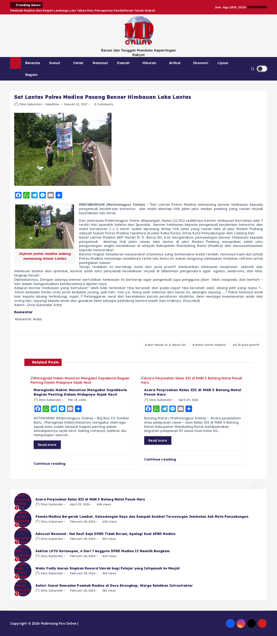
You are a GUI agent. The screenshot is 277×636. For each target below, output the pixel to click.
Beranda (32, 63)
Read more (47, 445)
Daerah (123, 63)
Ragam (31, 75)
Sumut (54, 63)
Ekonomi (200, 63)
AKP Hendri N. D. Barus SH (166, 345)
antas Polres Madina (210, 345)
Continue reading (50, 463)
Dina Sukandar (30, 104)
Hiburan (149, 63)
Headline (52, 104)
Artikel (174, 63)
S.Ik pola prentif (247, 345)
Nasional (100, 63)
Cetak (78, 63)
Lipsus (223, 63)
